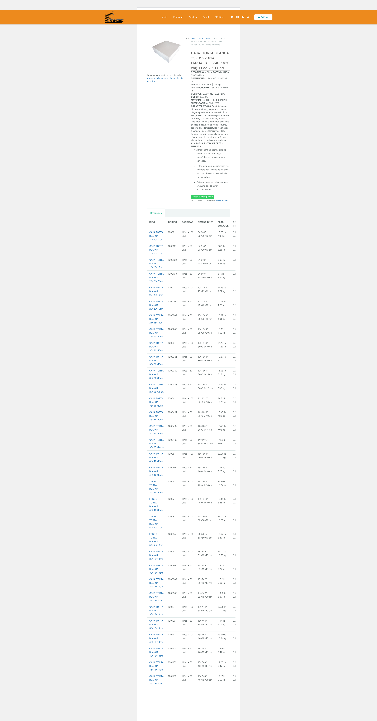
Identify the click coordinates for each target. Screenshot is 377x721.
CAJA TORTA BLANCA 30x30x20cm (156, 388)
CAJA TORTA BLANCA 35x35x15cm (156, 430)
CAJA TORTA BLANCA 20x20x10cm (156, 236)
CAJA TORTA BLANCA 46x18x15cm (156, 666)
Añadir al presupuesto (202, 196)
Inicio (193, 38)
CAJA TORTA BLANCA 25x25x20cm (156, 333)
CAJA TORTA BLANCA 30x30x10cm (156, 347)
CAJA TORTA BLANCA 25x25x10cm (156, 291)
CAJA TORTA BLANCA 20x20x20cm (156, 277)
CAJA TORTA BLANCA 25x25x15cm (156, 319)
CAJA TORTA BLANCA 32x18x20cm (156, 597)
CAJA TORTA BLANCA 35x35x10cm (156, 402)
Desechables (204, 38)
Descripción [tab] (156, 213)
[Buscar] (248, 17)
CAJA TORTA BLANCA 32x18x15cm (156, 583)
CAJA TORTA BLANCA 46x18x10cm (156, 638)
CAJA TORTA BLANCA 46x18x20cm (156, 680)
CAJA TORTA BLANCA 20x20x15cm (156, 263)
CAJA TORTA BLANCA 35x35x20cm (156, 443)
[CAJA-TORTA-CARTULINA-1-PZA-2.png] (166, 52)
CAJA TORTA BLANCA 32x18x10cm (156, 555)
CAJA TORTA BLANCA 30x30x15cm (156, 374)
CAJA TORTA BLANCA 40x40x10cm (156, 457)
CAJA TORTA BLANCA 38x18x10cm (156, 611)
